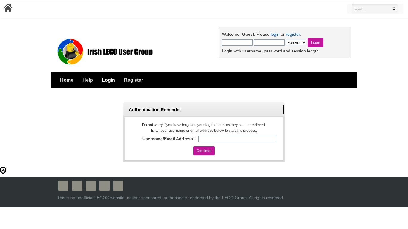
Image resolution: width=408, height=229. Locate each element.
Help (87, 80)
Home (66, 80)
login (275, 34)
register (293, 34)
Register (133, 80)
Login (108, 80)
